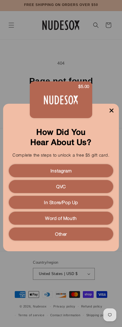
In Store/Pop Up (61, 203)
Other (61, 235)
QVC (61, 187)
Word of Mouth (61, 219)
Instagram (61, 171)
